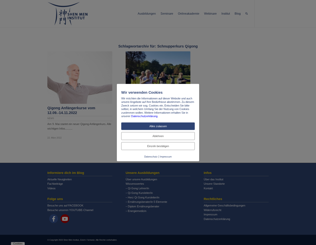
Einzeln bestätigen (158, 146)
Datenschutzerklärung (144, 116)
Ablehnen (158, 136)
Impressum (166, 156)
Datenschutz (151, 156)
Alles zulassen (158, 126)
